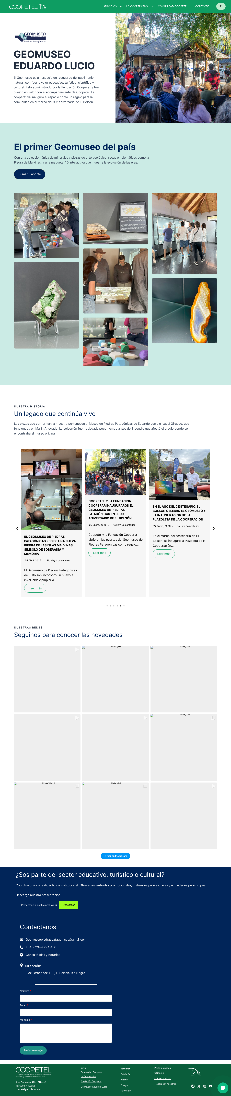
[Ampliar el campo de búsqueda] (221, 6)
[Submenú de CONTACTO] (213, 6)
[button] (29, 174)
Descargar (69, 904)
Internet (124, 1079)
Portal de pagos (162, 1068)
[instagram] (204, 1086)
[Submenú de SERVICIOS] (121, 6)
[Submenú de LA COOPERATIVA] (152, 6)
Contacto (159, 1073)
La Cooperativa (88, 1076)
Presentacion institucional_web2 (39, 904)
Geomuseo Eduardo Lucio (94, 1087)
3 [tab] (114, 606)
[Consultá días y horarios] (40, 954)
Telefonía (125, 1074)
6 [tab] (124, 606)
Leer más (35, 553)
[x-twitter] (198, 1086)
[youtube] (210, 1086)
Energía (124, 1085)
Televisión (126, 1090)
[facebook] (192, 1086)
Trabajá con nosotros (165, 1084)
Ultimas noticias (162, 1078)
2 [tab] (110, 606)
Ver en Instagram (117, 855)
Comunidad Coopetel (91, 1072)
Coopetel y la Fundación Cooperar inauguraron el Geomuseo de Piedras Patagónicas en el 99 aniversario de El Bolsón (46, 509)
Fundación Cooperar (91, 1081)
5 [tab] (120, 606)
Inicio (83, 1068)
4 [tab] (117, 606)
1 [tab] (107, 606)
